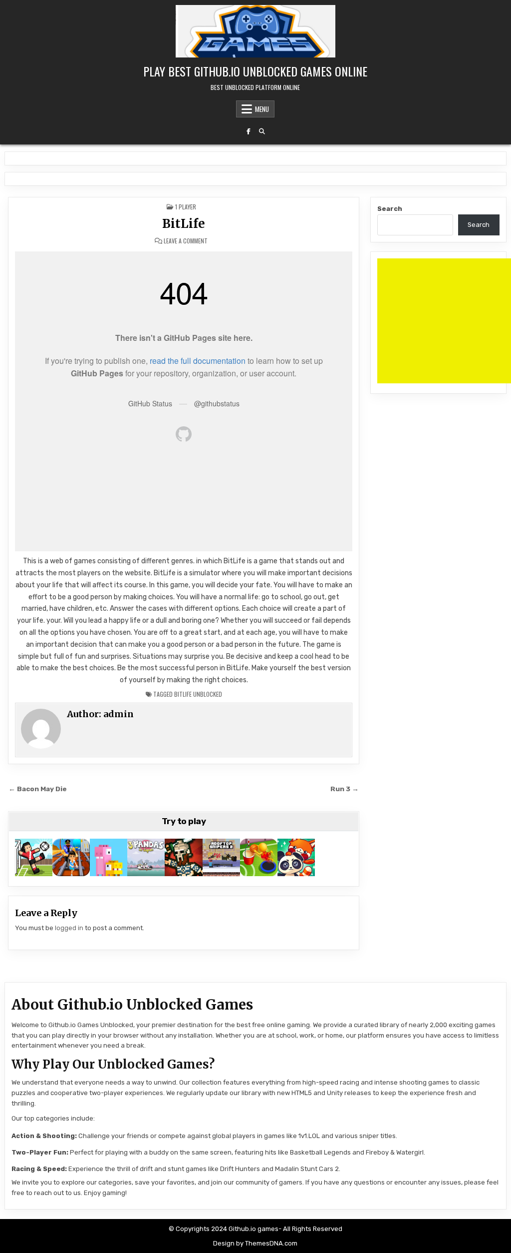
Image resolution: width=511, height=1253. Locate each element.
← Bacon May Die (37, 789)
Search (389, 208)
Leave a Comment (186, 241)
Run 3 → (344, 789)
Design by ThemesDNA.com (255, 1243)
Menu (262, 109)
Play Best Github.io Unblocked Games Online (255, 71)
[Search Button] (262, 131)
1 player (185, 206)
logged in (69, 928)
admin (118, 714)
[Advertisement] (444, 320)
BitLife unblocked (198, 694)
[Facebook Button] (248, 131)
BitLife (183, 223)
